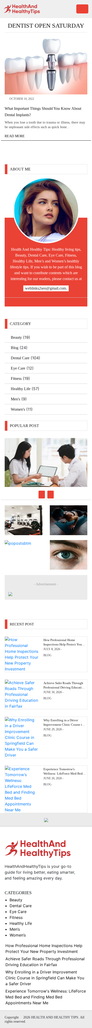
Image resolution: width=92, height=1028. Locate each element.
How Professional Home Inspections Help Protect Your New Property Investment (63, 644)
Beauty (16, 337)
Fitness (16, 378)
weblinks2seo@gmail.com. (46, 288)
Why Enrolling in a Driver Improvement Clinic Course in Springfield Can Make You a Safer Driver (44, 978)
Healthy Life (20, 389)
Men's (15, 399)
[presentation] (42, 494)
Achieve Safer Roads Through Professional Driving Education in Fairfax (64, 687)
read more (15, 136)
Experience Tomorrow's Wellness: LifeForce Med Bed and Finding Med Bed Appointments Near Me (45, 997)
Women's (18, 409)
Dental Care (20, 358)
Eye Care (18, 368)
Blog (14, 348)
